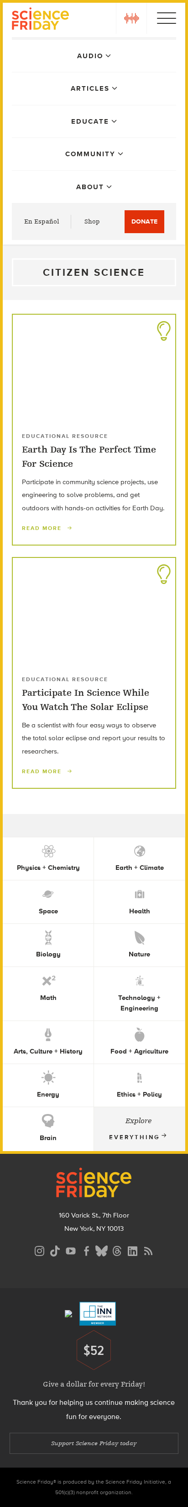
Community (90, 154)
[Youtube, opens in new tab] (71, 1250)
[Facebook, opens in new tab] (86, 1250)
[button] (131, 18)
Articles (90, 88)
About (90, 187)
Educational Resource (65, 436)
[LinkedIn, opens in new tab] (133, 1250)
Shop (92, 221)
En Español (41, 221)
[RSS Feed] (148, 1250)
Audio (90, 56)
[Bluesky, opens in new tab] (102, 1250)
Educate (90, 121)
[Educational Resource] (163, 328)
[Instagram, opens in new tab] (40, 1250)
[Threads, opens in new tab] (117, 1250)
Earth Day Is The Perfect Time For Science (89, 456)
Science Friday (40, 20)
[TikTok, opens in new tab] (55, 1250)
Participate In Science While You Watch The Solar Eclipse (85, 700)
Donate (144, 221)
